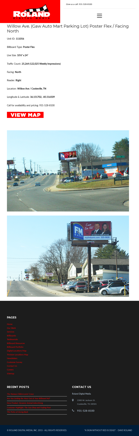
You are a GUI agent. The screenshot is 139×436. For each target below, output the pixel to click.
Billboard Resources (16, 343)
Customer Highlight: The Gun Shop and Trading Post (29, 408)
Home (9, 324)
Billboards (11, 336)
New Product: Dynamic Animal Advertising (25, 403)
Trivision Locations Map (17, 355)
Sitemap (10, 374)
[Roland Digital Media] (31, 11)
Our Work (11, 328)
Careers (10, 370)
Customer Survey (14, 362)
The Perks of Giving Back (17, 412)
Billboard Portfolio (15, 347)
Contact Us (12, 366)
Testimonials (12, 339)
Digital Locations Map (16, 351)
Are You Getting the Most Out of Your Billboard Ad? (28, 398)
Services (10, 332)
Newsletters (12, 358)
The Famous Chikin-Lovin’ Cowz (20, 394)
